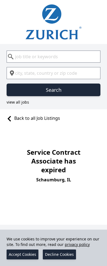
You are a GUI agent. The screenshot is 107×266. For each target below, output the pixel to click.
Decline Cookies (59, 254)
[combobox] (53, 57)
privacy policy (77, 244)
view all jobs (18, 102)
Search (53, 90)
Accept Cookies (22, 254)
